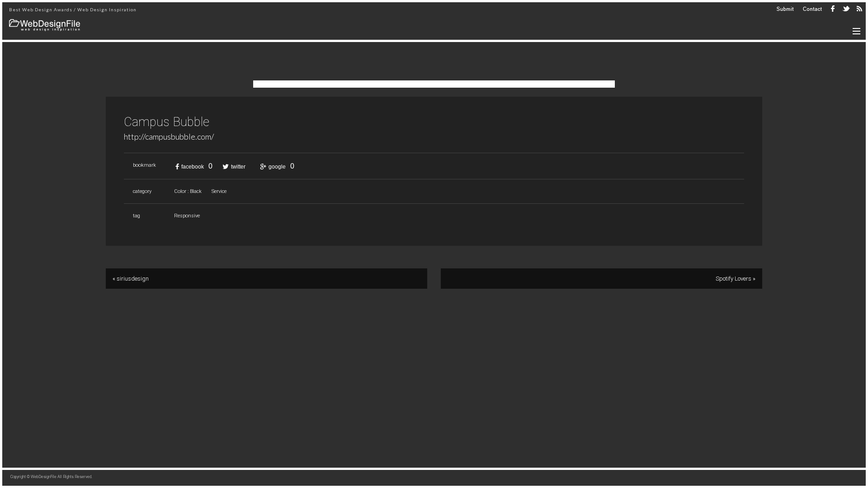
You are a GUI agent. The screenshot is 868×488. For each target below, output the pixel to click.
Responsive (187, 216)
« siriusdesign (131, 278)
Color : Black (188, 191)
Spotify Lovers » (735, 278)
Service (219, 191)
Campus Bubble (166, 122)
